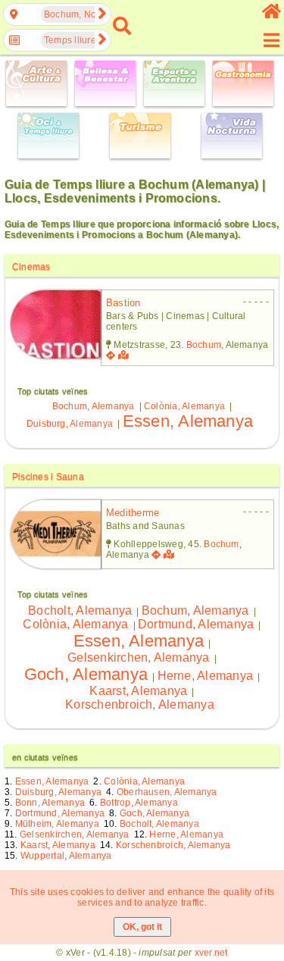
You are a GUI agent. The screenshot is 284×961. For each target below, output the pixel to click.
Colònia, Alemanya (184, 406)
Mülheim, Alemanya (57, 824)
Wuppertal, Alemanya (66, 855)
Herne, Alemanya (206, 675)
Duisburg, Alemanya (70, 423)
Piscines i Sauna (48, 476)
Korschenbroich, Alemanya (139, 704)
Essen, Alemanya (188, 421)
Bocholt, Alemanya (80, 610)
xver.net (211, 952)
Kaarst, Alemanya (138, 690)
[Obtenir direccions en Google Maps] (110, 355)
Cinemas (31, 266)
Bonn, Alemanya (50, 802)
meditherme (132, 512)
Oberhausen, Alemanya (167, 792)
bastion (123, 302)
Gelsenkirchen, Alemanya (138, 657)
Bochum (203, 345)
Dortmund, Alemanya (196, 624)
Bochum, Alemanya (93, 406)
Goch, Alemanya (86, 674)
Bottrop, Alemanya (139, 802)
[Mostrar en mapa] (125, 355)
